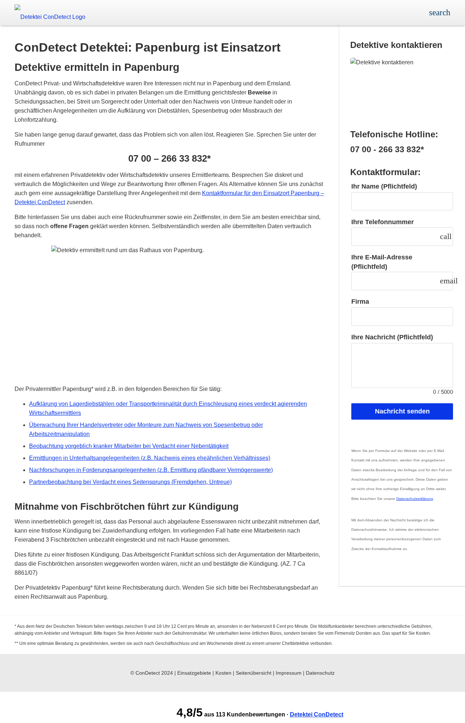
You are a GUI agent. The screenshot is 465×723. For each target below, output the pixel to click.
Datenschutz (320, 673)
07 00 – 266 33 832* (169, 158)
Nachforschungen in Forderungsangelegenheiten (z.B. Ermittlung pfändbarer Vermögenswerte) (151, 470)
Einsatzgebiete (194, 673)
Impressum (289, 673)
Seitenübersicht (253, 673)
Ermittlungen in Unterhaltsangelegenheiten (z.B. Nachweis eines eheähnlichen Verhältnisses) (149, 458)
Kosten (223, 673)
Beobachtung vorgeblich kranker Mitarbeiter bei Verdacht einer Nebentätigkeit (129, 446)
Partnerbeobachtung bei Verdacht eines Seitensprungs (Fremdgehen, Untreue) (130, 482)
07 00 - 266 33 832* (387, 149)
